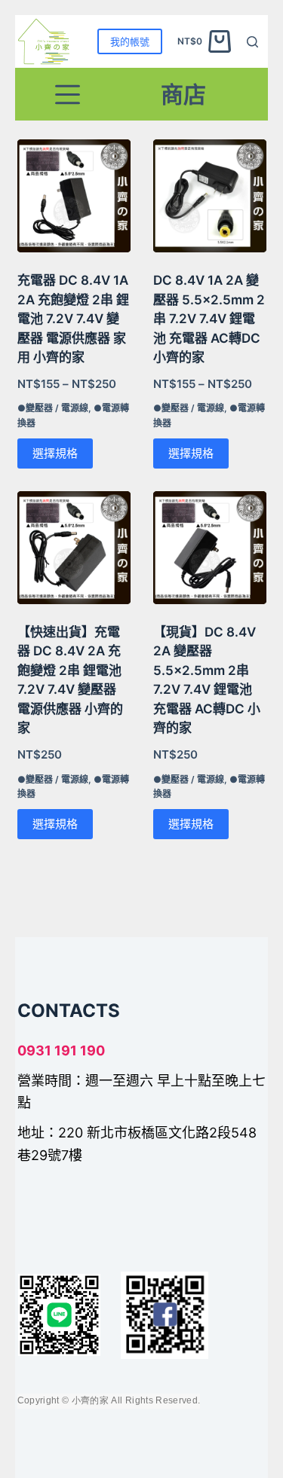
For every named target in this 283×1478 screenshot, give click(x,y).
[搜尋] (252, 41)
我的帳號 (129, 41)
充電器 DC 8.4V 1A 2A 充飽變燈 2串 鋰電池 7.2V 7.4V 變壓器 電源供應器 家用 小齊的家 (73, 319)
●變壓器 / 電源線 (52, 408)
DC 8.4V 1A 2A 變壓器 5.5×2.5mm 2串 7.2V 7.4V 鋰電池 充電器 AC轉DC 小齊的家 (209, 319)
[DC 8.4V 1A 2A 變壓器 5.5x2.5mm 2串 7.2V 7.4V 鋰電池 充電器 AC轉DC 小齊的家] (209, 195)
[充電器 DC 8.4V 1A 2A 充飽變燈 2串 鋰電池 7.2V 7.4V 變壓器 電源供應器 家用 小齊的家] (74, 195)
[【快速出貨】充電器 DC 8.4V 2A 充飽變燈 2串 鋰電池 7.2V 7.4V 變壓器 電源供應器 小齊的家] (74, 547)
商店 (183, 94)
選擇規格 (55, 453)
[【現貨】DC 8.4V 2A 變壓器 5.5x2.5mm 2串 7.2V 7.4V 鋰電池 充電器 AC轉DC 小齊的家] (209, 547)
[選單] (67, 94)
